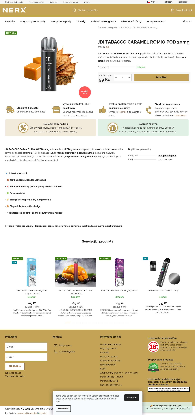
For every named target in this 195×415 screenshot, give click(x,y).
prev (7, 289)
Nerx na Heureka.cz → (111, 385)
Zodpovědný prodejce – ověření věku (119, 372)
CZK (153, 2)
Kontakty (53, 2)
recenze (123, 112)
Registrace (182, 2)
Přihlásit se (15, 366)
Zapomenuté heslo (14, 376)
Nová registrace (13, 373)
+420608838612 (67, 351)
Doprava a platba (70, 2)
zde (58, 401)
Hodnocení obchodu (14, 2)
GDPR (103, 368)
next (188, 289)
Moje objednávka (36, 2)
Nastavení (63, 408)
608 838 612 (180, 115)
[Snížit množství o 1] (116, 77)
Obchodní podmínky (110, 360)
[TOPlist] (42, 413)
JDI (107, 47)
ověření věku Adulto (27, 413)
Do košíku (161, 77)
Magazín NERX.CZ (109, 381)
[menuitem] (10, 21)
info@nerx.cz (65, 345)
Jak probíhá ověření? (169, 369)
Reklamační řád (108, 364)
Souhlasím (131, 397)
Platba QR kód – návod (111, 376)
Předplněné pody (167, 155)
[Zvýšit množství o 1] (129, 77)
